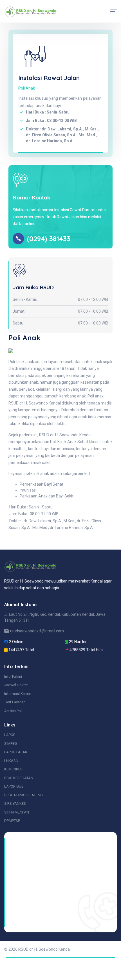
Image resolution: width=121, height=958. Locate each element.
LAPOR (9, 735)
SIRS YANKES (15, 803)
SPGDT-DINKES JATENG (23, 795)
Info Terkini (13, 676)
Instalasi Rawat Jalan (49, 77)
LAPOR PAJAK (15, 752)
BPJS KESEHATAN (18, 778)
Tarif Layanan (15, 702)
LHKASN (11, 761)
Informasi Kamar (17, 694)
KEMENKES (13, 769)
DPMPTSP (12, 821)
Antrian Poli (13, 711)
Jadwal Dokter (16, 685)
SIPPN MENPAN (16, 812)
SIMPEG (10, 743)
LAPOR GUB (14, 786)
